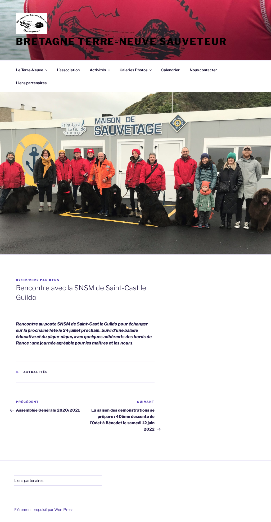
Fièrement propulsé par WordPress (43, 509)
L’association (68, 70)
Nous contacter (203, 70)
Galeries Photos (133, 70)
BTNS (54, 280)
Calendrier (170, 70)
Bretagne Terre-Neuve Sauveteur (121, 41)
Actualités (35, 372)
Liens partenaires (31, 83)
